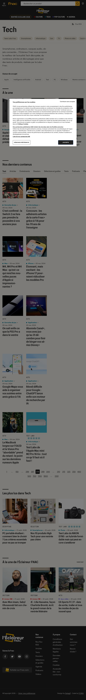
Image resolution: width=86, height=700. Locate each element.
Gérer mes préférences (21, 142)
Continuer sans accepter (67, 101)
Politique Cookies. (22, 124)
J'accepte (65, 142)
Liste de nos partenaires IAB (21, 136)
